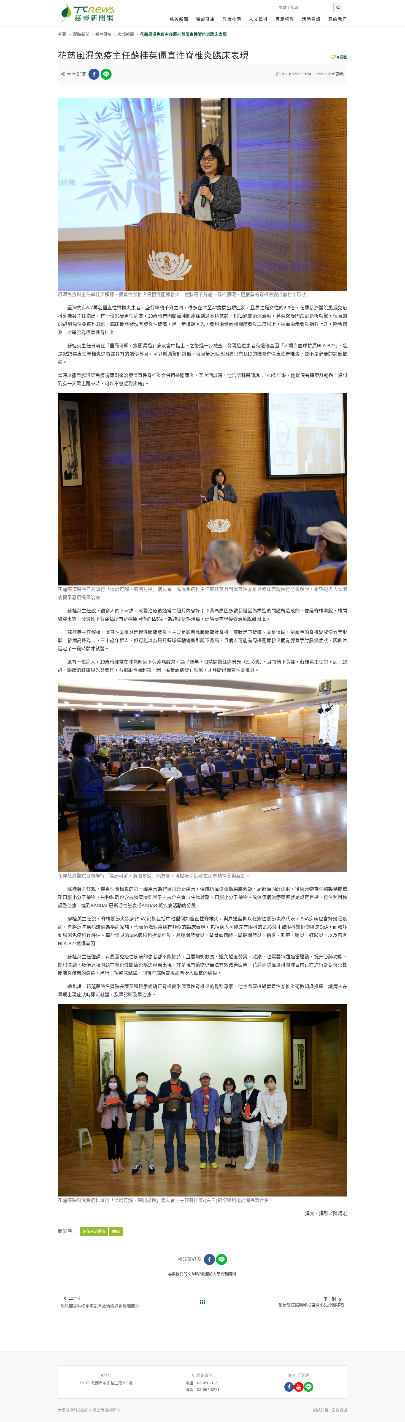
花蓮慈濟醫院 (94, 1231)
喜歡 (342, 57)
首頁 (62, 34)
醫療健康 (205, 19)
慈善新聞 (179, 19)
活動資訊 (311, 19)
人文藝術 (258, 19)
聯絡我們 (337, 19)
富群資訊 (339, 1410)
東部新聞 (126, 34)
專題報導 (285, 19)
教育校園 (232, 19)
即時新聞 (81, 34)
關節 (116, 1231)
